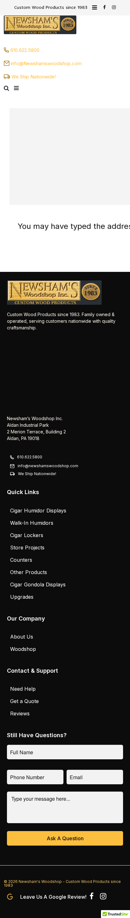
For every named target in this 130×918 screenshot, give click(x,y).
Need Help (23, 689)
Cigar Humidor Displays (38, 510)
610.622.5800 (24, 50)
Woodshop (23, 649)
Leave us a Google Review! (53, 896)
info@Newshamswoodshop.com (46, 63)
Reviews (20, 713)
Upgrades (21, 597)
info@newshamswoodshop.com (48, 465)
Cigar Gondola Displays (38, 584)
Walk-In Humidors (31, 523)
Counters (21, 560)
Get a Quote (24, 701)
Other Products (28, 572)
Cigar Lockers (26, 535)
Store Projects (27, 547)
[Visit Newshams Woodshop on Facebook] (92, 897)
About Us (21, 636)
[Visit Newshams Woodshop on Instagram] (103, 897)
